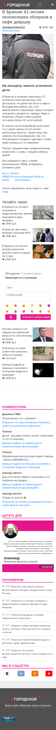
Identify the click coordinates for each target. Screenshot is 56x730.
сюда (5, 191)
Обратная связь (29, 705)
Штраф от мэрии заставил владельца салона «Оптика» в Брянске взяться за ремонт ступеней (26, 629)
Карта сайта (12, 705)
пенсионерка (22, 180)
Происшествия (11, 30)
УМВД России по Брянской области (23, 176)
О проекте (45, 705)
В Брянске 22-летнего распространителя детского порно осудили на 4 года (27, 653)
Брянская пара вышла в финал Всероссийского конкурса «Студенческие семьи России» (27, 589)
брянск (14, 173)
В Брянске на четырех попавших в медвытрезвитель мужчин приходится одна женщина (24, 604)
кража (5, 180)
